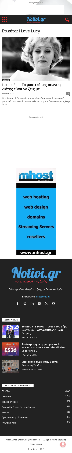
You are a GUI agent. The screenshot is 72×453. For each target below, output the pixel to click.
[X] (47, 304)
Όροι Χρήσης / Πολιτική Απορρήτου (23, 439)
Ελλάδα (6, 391)
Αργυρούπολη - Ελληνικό (14, 417)
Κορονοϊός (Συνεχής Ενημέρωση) (18, 407)
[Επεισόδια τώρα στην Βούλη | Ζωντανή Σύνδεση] (10, 366)
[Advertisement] (36, 9)
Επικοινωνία (36, 444)
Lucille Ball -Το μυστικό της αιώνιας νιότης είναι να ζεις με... (31, 86)
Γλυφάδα (6, 396)
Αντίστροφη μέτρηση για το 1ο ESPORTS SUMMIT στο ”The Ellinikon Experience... (44, 347)
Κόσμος (5, 412)
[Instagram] (25, 304)
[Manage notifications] (63, 444)
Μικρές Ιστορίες (9, 402)
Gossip (6, 80)
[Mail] (40, 304)
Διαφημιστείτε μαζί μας (54, 439)
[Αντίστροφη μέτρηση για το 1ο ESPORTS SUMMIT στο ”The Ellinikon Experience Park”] (10, 349)
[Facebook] (18, 304)
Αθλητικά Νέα (9, 422)
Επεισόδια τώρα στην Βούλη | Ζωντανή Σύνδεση (41, 363)
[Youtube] (54, 304)
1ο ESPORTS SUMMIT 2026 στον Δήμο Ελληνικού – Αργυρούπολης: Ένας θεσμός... (44, 330)
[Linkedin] (32, 304)
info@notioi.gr (43, 296)
